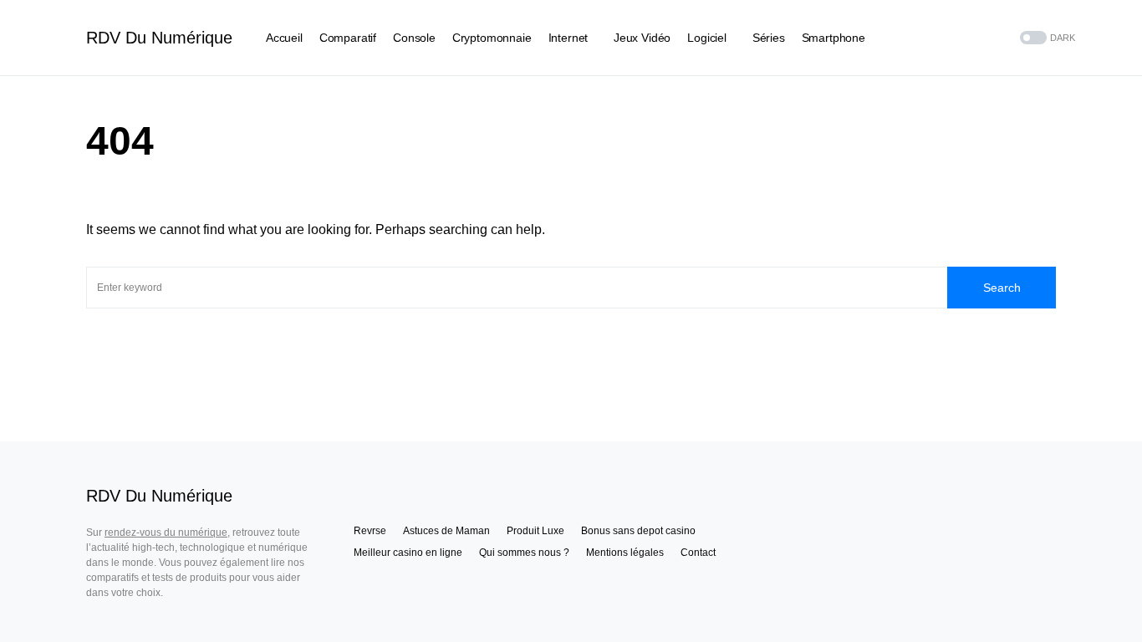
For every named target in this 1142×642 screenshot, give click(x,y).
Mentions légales (625, 552)
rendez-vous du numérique (166, 532)
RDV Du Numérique (159, 37)
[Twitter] (956, 37)
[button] (1046, 38)
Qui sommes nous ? (524, 552)
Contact (698, 552)
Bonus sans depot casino (638, 531)
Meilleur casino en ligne (408, 552)
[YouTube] (977, 37)
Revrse (370, 531)
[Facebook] (935, 37)
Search (1002, 287)
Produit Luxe (535, 531)
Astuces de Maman (446, 531)
